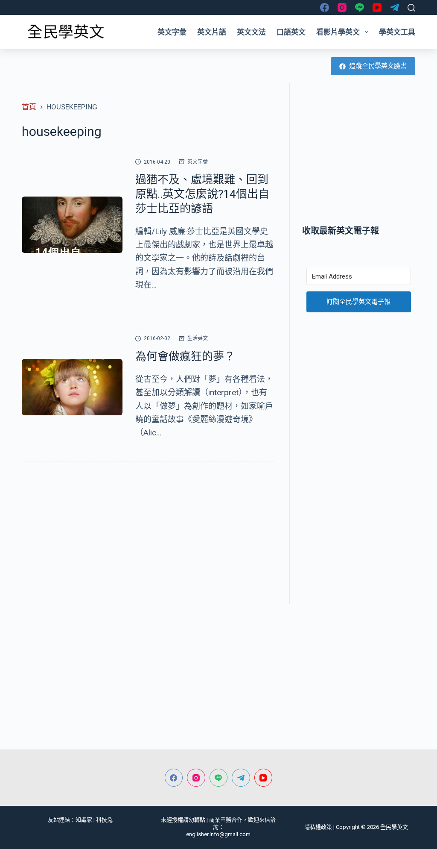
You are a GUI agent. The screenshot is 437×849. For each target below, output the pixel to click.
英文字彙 (171, 32)
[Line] (359, 7)
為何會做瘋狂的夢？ (185, 356)
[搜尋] (411, 8)
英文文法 (251, 32)
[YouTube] (377, 7)
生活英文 (197, 338)
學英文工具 (397, 32)
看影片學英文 (338, 32)
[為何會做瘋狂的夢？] (72, 387)
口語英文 (291, 32)
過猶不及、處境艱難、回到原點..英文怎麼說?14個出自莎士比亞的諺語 (202, 194)
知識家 (84, 820)
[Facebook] (324, 7)
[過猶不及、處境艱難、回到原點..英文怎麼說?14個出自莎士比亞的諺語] (72, 225)
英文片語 (211, 32)
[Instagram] (342, 7)
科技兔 (104, 820)
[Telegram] (394, 7)
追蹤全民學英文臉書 (378, 66)
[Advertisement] (358, 153)
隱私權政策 (318, 827)
